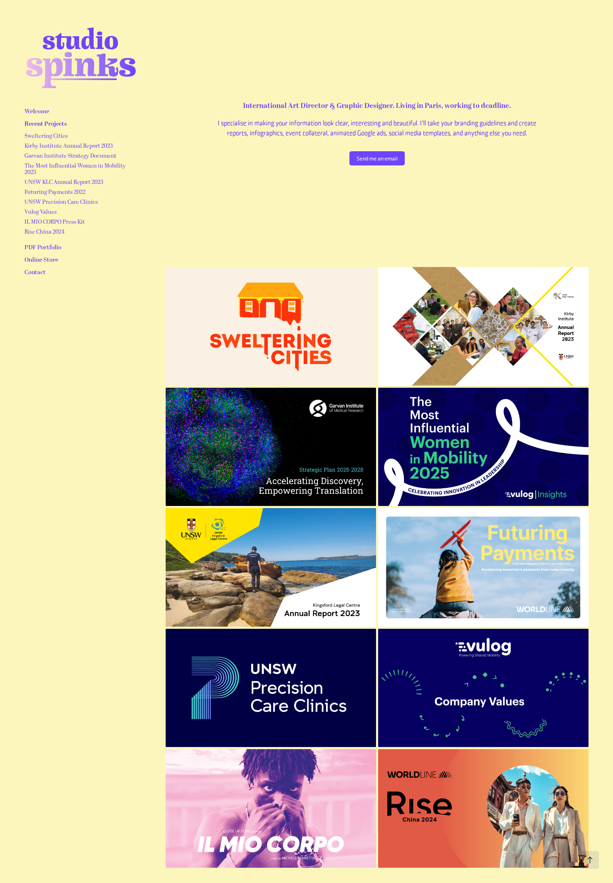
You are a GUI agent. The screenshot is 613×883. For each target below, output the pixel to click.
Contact (35, 272)
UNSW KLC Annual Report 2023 (63, 182)
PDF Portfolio (42, 247)
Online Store (41, 260)
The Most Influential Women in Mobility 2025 (75, 169)
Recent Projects (45, 124)
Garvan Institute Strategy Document (70, 156)
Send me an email (377, 158)
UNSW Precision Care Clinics (61, 202)
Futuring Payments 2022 (54, 192)
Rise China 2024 (44, 232)
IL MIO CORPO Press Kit (54, 222)
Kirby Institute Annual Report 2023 (68, 146)
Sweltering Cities (46, 136)
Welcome (36, 111)
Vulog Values (40, 212)
